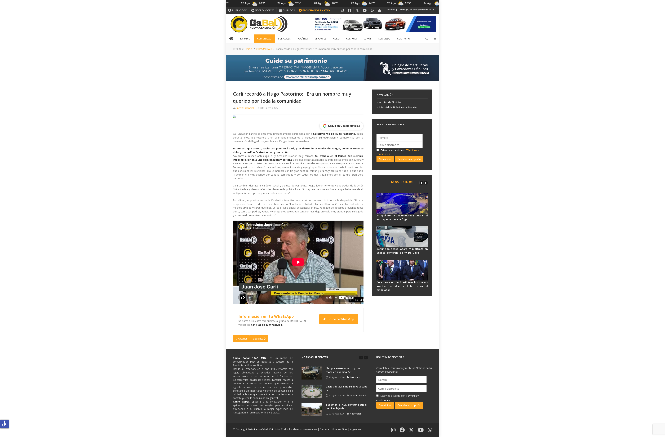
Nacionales (355, 413)
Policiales (355, 377)
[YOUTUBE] (365, 10)
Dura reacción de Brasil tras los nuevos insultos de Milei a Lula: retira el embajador (402, 286)
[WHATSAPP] (372, 10)
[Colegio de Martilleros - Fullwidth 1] (332, 68)
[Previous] (421, 183)
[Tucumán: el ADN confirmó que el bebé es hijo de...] (312, 409)
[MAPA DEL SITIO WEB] (379, 10)
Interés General (245, 108)
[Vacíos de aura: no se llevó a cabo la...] (312, 391)
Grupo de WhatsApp (341, 319)
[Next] (426, 183)
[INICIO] (231, 39)
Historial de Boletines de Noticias (398, 107)
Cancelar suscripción (409, 159)
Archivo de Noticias (390, 102)
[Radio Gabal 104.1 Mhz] (259, 24)
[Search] (426, 38)
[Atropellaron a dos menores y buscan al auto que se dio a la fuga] (402, 203)
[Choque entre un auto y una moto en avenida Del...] (312, 373)
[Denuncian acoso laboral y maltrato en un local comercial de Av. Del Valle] (402, 236)
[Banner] (374, 23)
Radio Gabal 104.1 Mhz (267, 429)
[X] (357, 10)
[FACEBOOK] (349, 10)
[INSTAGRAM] (342, 10)
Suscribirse (385, 159)
